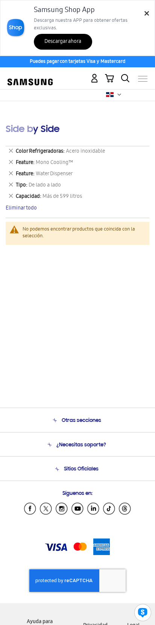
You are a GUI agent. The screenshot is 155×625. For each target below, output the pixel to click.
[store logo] (30, 76)
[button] (119, 95)
